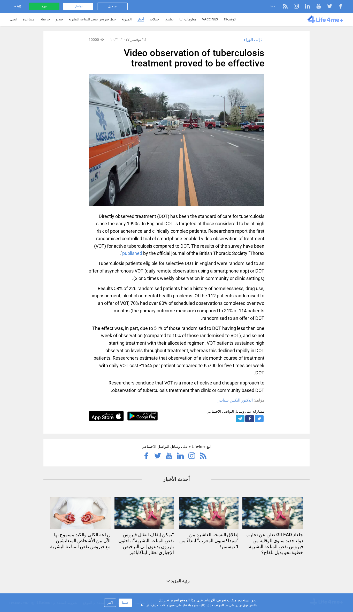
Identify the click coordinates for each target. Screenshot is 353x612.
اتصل (13, 19)
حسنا (125, 602)
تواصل (78, 6)
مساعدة (29, 19)
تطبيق (169, 19)
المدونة (126, 19)
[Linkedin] (305, 6)
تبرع (44, 6)
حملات (154, 19)
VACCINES (210, 19)
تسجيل (112, 6)
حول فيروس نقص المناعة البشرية (92, 19)
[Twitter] (327, 6)
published (132, 253)
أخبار (140, 19)
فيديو (59, 19)
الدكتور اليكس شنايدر (235, 400)
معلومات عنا (187, 19)
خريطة (45, 19)
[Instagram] (294, 6)
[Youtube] (316, 6)
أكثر (110, 602)
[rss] (285, 6)
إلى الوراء (252, 39)
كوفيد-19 (230, 19)
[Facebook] (338, 6)
